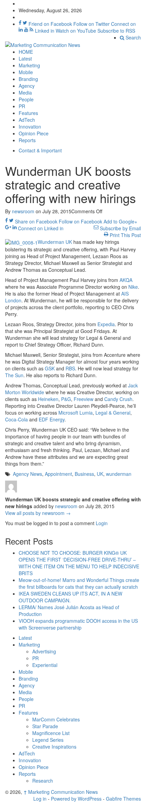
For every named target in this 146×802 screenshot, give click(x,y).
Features (28, 113)
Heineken (48, 399)
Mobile (26, 72)
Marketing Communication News (60, 791)
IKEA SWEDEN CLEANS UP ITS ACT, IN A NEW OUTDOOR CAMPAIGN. (70, 597)
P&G (66, 399)
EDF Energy (52, 419)
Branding (28, 79)
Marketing (29, 65)
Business (84, 473)
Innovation (30, 126)
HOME (26, 51)
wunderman (118, 473)
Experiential (44, 665)
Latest (25, 58)
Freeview (83, 399)
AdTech (27, 119)
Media (25, 92)
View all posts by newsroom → (38, 512)
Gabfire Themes (123, 798)
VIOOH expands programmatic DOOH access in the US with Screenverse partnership (78, 624)
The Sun (14, 375)
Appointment (58, 473)
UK (100, 473)
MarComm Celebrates (56, 719)
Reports (27, 140)
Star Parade (45, 726)
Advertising (44, 651)
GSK (50, 368)
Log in (40, 798)
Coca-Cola (16, 419)
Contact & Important (40, 150)
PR (22, 106)
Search (132, 37)
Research (42, 780)
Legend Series (47, 739)
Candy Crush (118, 399)
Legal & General (112, 412)
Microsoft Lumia (75, 412)
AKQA (126, 280)
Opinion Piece (34, 133)
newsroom (23, 211)
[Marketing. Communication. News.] (42, 44)
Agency (27, 85)
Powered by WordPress (76, 798)
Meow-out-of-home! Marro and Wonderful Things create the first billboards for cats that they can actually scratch (79, 583)
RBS (70, 368)
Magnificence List (51, 733)
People (26, 99)
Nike (133, 286)
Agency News (27, 473)
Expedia (106, 324)
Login (102, 523)
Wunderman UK (55, 241)
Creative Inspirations (54, 746)
